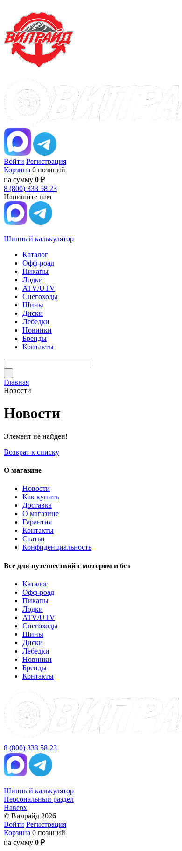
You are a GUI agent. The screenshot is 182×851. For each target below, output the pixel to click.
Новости (36, 488)
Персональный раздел (39, 799)
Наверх (15, 807)
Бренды (34, 668)
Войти (14, 161)
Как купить (40, 497)
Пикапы (35, 601)
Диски (32, 643)
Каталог (35, 584)
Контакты (38, 530)
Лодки (32, 609)
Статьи (33, 539)
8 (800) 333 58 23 (30, 188)
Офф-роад (38, 592)
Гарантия (37, 522)
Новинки (37, 659)
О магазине (40, 513)
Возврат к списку (31, 452)
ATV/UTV (38, 617)
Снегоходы (40, 626)
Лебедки (35, 651)
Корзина (17, 170)
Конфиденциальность (56, 547)
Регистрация (46, 161)
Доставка (37, 505)
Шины (32, 634)
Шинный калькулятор (39, 239)
